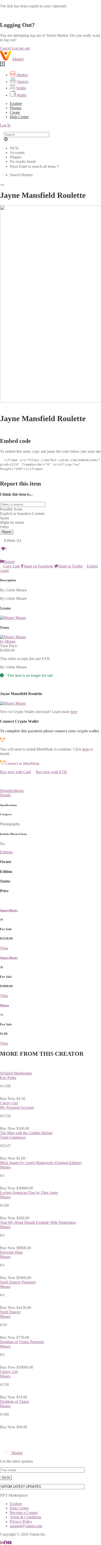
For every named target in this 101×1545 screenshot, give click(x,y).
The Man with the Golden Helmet (26, 1133)
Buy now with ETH (51, 772)
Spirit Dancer (10, 1312)
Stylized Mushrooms (16, 1073)
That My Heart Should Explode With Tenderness (38, 1222)
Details (5, 791)
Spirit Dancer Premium (18, 1282)
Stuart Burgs (9, 910)
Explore (16, 103)
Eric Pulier (8, 1077)
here (74, 712)
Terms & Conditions (25, 1517)
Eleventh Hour (11, 1252)
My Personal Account (17, 1107)
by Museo (7, 641)
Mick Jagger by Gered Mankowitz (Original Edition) (41, 1163)
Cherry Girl (9, 1103)
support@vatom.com (26, 1526)
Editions (17, 791)
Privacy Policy (21, 1521)
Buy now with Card (15, 772)
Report (6, 532)
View (4, 948)
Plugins (15, 108)
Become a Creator (24, 1512)
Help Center (19, 1508)
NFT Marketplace (14, 1495)
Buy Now (7, 1098)
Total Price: (9, 646)
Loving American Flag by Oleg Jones (29, 1192)
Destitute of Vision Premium (22, 1342)
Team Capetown (12, 1137)
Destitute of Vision (14, 1401)
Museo (4, 1005)
